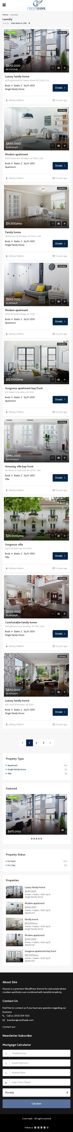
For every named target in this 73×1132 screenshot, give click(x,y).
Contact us (8, 1026)
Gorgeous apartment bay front (24, 388)
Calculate (36, 1103)
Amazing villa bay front (19, 466)
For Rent (62, 188)
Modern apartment (16, 154)
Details (59, 87)
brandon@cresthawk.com (20, 1020)
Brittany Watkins (16, 100)
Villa (9, 773)
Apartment (12, 765)
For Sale (62, 32)
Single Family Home (17, 769)
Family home (13, 232)
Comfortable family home (21, 622)
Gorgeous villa (14, 544)
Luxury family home (17, 76)
